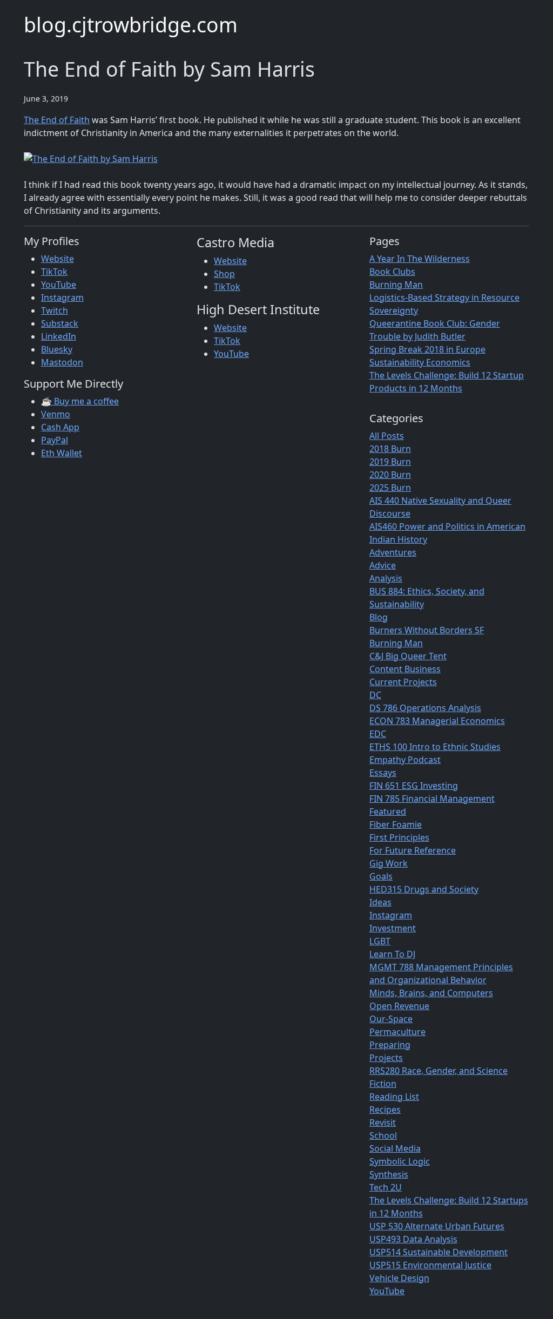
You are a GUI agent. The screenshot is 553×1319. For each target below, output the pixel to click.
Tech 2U (385, 1187)
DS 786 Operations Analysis (425, 708)
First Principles (399, 837)
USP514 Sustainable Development (438, 1252)
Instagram (62, 297)
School (383, 1135)
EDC (377, 734)
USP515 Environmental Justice (430, 1265)
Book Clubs (392, 272)
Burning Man (396, 284)
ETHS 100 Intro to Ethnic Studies (435, 747)
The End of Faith (57, 120)
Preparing (389, 1045)
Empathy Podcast (405, 760)
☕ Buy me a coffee (80, 401)
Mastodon (62, 362)
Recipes (385, 1109)
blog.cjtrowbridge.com (131, 24)
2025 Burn (390, 487)
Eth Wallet (61, 453)
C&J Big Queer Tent (408, 656)
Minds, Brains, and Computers (431, 993)
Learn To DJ (392, 954)
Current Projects (403, 682)
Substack (59, 323)
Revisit (382, 1122)
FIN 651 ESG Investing (413, 786)
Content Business (405, 669)
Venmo (55, 414)
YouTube (58, 284)
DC (375, 695)
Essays (382, 773)
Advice (382, 565)
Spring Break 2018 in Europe (427, 349)
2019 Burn (390, 462)
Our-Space (391, 1019)
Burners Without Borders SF (426, 630)
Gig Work (388, 863)
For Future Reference (412, 850)
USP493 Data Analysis (413, 1239)
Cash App (60, 427)
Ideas (380, 902)
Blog (378, 617)
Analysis (385, 578)
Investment (392, 928)
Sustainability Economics (419, 362)
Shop (224, 274)
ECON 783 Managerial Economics (437, 721)
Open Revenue (399, 1006)
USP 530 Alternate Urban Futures (436, 1226)
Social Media (395, 1148)
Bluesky (56, 349)
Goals (381, 876)
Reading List (394, 1096)
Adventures (392, 552)
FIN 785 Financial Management (432, 798)
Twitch (54, 310)
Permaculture (397, 1032)
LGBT (379, 941)
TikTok (54, 272)
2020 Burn (390, 475)
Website (57, 259)
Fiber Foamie (395, 824)
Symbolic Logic (399, 1161)
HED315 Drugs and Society (423, 889)
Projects (386, 1058)
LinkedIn (58, 336)
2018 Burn (390, 449)
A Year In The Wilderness (419, 259)
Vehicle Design (399, 1278)
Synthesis (388, 1174)
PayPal (54, 440)
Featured (387, 811)
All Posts (386, 436)
